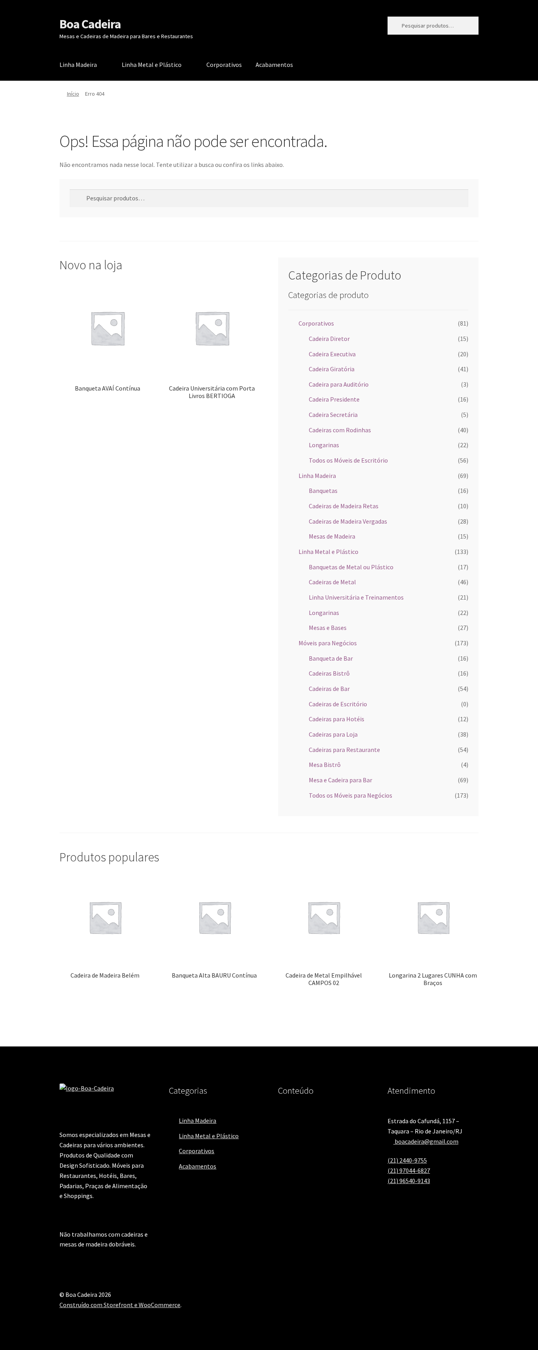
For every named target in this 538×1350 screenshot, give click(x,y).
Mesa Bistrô (325, 765)
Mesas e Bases (328, 627)
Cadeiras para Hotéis (336, 719)
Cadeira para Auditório (339, 384)
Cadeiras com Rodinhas (340, 430)
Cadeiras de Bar (329, 689)
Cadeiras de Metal (332, 582)
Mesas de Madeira (332, 536)
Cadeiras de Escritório (338, 704)
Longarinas (324, 445)
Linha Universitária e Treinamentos (356, 597)
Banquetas (323, 490)
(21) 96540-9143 (409, 1181)
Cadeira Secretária (333, 415)
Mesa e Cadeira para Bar (340, 780)
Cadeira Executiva (332, 354)
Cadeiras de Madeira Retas (343, 506)
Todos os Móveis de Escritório (348, 460)
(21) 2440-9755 (407, 1160)
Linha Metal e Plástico (152, 65)
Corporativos (224, 65)
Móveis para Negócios (328, 643)
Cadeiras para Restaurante (344, 750)
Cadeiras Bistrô (329, 673)
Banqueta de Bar (331, 658)
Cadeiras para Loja (333, 734)
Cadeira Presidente (334, 399)
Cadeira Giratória (331, 369)
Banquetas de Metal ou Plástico (351, 567)
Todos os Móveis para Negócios (350, 795)
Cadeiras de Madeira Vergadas (348, 521)
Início (73, 93)
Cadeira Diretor (329, 339)
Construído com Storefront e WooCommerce (119, 1305)
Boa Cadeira (90, 24)
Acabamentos (274, 65)
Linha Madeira (78, 65)
